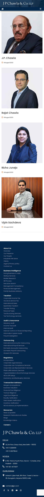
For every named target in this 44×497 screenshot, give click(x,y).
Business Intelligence (12, 271)
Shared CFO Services (11, 353)
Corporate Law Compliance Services (17, 365)
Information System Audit (13, 333)
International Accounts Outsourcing (17, 343)
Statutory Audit (9, 323)
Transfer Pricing (9, 308)
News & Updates (9, 413)
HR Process (8, 281)
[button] (40, 8)
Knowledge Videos (10, 420)
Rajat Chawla (10, 113)
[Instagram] (20, 490)
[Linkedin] (12, 490)
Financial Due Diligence (12, 390)
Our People (8, 256)
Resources (8, 410)
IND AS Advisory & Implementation (16, 406)
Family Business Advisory (13, 291)
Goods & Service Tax (11, 301)
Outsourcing (9, 340)
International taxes (10, 303)
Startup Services (9, 276)
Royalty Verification (10, 398)
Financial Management (12, 289)
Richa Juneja (9, 167)
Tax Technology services (12, 316)
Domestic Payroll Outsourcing (14, 351)
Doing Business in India (12, 273)
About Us (7, 248)
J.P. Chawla (9, 58)
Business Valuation (10, 388)
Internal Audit (8, 328)
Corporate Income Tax (12, 298)
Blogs (6, 418)
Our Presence (8, 253)
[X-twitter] (8, 490)
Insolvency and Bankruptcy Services (17, 378)
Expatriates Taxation (11, 306)
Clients (6, 261)
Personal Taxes (9, 311)
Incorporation (9, 360)
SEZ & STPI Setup (9, 376)
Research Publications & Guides (15, 415)
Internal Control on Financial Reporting (18, 331)
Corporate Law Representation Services (18, 368)
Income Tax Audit (10, 326)
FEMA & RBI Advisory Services (14, 370)
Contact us (8, 266)
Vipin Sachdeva (11, 222)
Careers (7, 425)
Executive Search (10, 283)
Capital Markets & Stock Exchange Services (19, 373)
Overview (7, 251)
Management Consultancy (13, 286)
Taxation (7, 296)
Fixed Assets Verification (12, 400)
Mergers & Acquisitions (12, 385)
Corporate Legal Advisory (13, 363)
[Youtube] (16, 490)
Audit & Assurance (11, 321)
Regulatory (8, 358)
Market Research (10, 278)
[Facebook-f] (4, 490)
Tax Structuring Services (12, 313)
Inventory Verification (11, 403)
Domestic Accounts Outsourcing (16, 348)
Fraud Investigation (11, 336)
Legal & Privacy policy (11, 264)
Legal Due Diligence (11, 395)
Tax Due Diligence (10, 393)
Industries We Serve (11, 259)
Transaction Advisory (13, 383)
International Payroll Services (14, 346)
